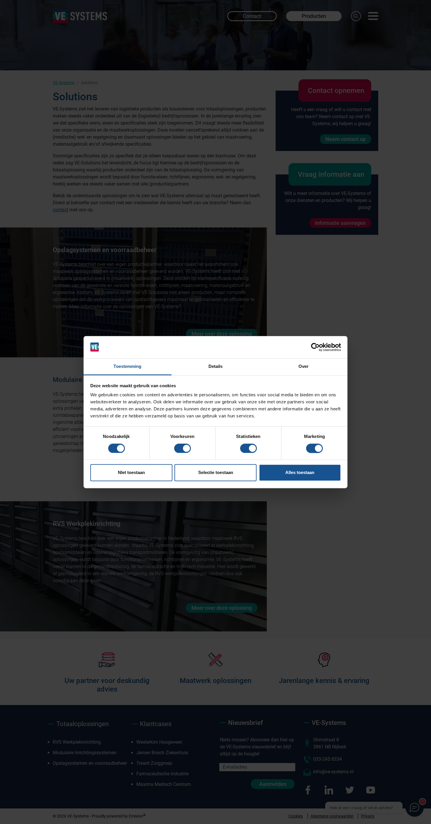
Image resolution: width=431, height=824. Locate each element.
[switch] (182, 448)
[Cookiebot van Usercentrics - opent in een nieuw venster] (315, 347)
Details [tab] (215, 366)
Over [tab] (303, 366)
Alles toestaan (299, 472)
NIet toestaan (131, 472)
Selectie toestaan (215, 472)
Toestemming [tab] (127, 366)
